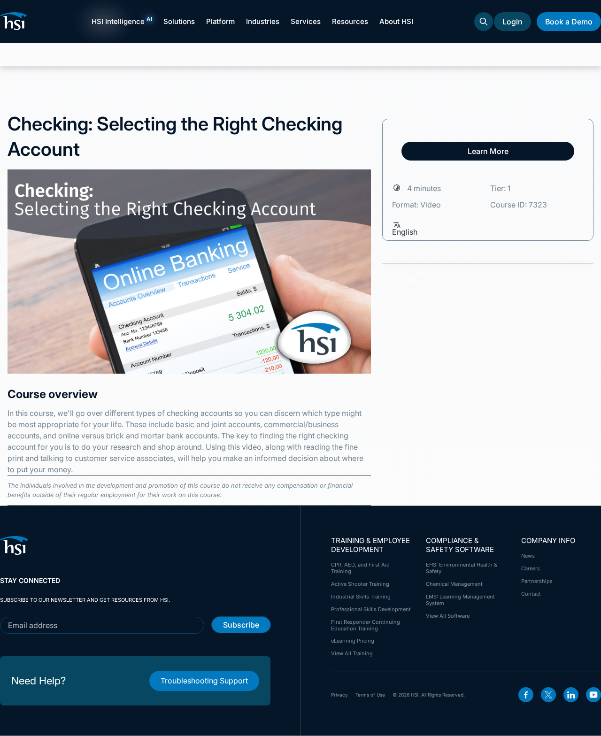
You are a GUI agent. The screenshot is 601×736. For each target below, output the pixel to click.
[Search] (483, 21)
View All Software (448, 616)
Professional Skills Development (371, 609)
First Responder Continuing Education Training (365, 625)
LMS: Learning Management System (460, 599)
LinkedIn (570, 694)
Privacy (339, 694)
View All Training (352, 653)
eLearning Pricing (352, 640)
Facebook (525, 694)
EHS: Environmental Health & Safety (461, 568)
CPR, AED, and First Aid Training (360, 568)
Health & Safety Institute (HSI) (15, 21)
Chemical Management (454, 584)
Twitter (548, 694)
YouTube (593, 694)
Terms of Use (370, 694)
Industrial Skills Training (361, 596)
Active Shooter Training (360, 584)
